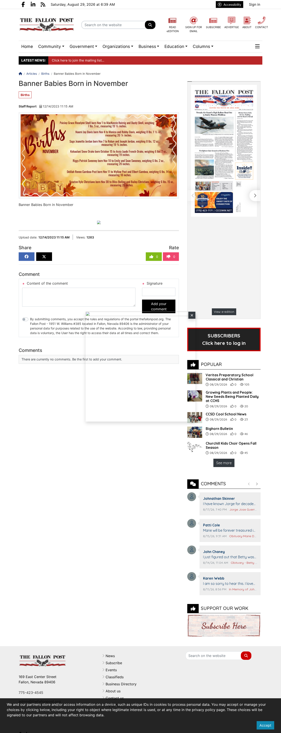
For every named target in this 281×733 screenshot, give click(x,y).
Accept (265, 725)
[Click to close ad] (191, 315)
